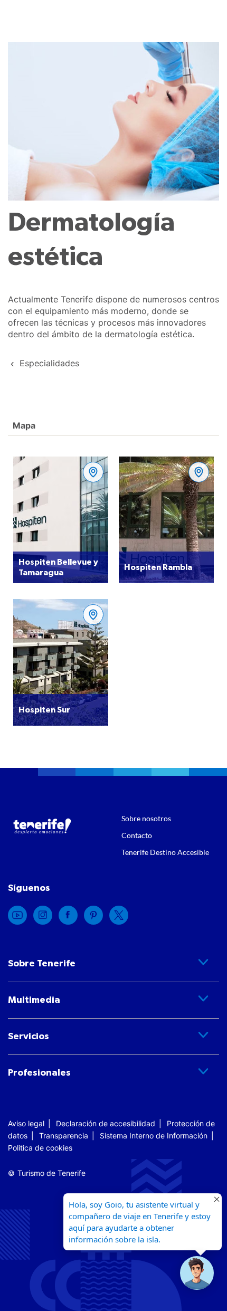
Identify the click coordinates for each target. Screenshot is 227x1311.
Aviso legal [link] (26, 1123)
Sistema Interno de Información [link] (153, 1135)
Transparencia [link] (63, 1135)
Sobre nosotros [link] (146, 818)
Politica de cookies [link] (40, 1147)
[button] (197, 1273)
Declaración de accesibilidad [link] (105, 1123)
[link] (49, 363)
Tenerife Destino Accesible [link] (165, 852)
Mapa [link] (23, 425)
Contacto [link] (136, 835)
